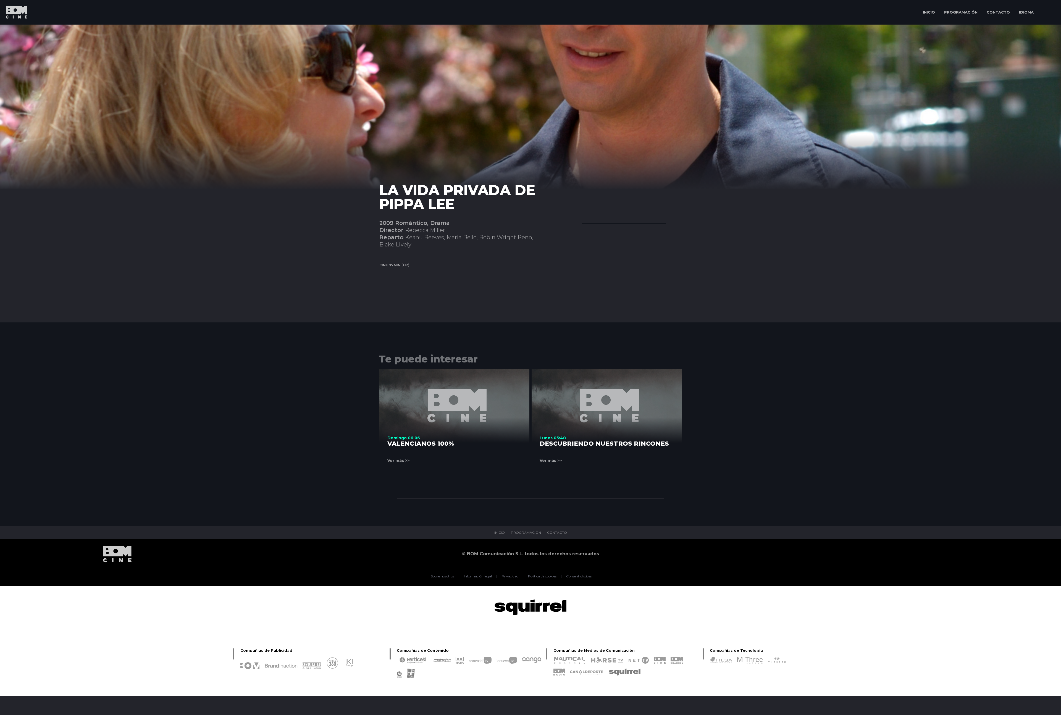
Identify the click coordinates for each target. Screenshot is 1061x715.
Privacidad (509, 576)
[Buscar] (1048, 12)
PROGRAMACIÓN (961, 12)
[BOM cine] (14, 28)
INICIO (929, 12)
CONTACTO (998, 12)
